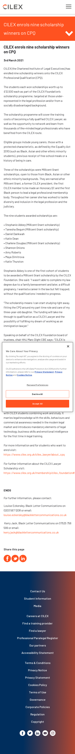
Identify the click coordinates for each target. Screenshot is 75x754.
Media (37, 606)
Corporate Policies (37, 707)
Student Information (37, 598)
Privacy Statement (37, 677)
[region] (37, 377)
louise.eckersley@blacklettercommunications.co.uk (35, 515)
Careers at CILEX (38, 616)
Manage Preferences (37, 385)
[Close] (68, 346)
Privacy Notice (37, 670)
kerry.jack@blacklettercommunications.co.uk (31, 532)
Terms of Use (37, 692)
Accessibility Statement (37, 652)
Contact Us (37, 591)
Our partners (37, 645)
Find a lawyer (37, 630)
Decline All (37, 394)
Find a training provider (37, 623)
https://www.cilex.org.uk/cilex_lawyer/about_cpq (34, 454)
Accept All (37, 403)
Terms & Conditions (37, 663)
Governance (38, 699)
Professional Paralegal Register (37, 638)
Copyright (37, 721)
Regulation (37, 714)
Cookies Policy (37, 685)
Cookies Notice (24, 375)
